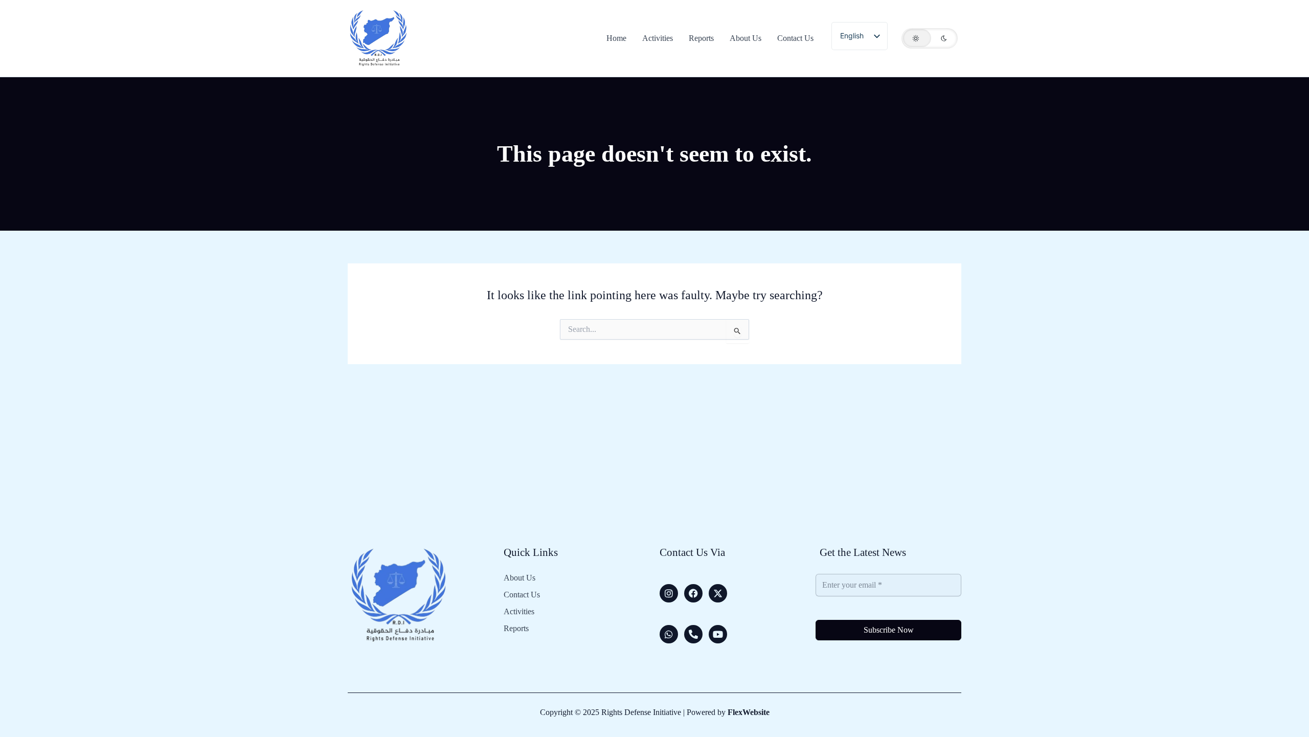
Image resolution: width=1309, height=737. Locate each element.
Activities (519, 612)
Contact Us (522, 595)
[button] (929, 38)
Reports (516, 628)
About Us (519, 578)
